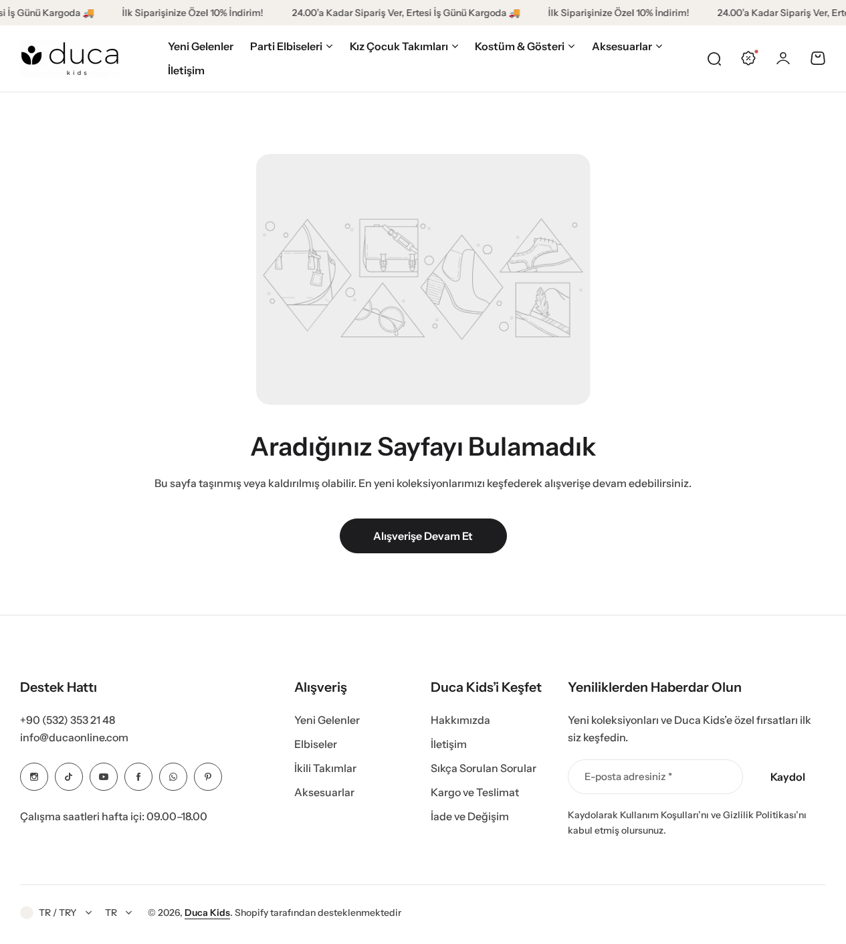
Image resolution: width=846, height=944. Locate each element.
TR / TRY (58, 913)
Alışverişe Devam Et (423, 536)
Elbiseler (315, 744)
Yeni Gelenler (327, 720)
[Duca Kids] (70, 58)
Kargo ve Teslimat (475, 792)
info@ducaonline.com (74, 737)
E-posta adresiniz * (628, 776)
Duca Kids (207, 913)
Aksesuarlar (324, 792)
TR (111, 913)
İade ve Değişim (470, 816)
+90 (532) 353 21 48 (67, 720)
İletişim (449, 744)
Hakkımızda (460, 720)
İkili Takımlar (325, 768)
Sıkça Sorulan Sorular (483, 768)
